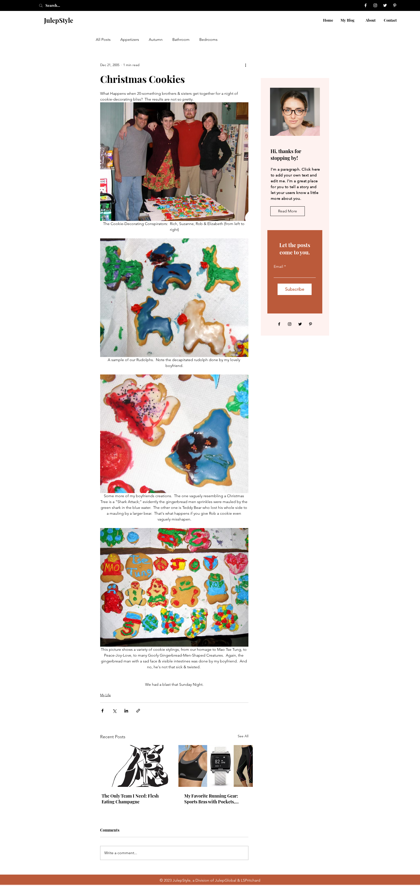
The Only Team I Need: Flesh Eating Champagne (130, 799)
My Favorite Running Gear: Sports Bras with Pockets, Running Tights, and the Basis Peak (214, 799)
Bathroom (181, 39)
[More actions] (245, 65)
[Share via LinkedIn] (126, 710)
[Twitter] (385, 5)
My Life (105, 695)
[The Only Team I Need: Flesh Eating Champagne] (133, 766)
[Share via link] (138, 710)
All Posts (103, 39)
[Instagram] (375, 5)
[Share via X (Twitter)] (114, 710)
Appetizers (129, 39)
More (231, 39)
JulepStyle (58, 20)
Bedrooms (208, 39)
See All (243, 736)
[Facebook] (365, 5)
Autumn (156, 39)
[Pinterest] (394, 5)
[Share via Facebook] (102, 710)
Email (278, 267)
